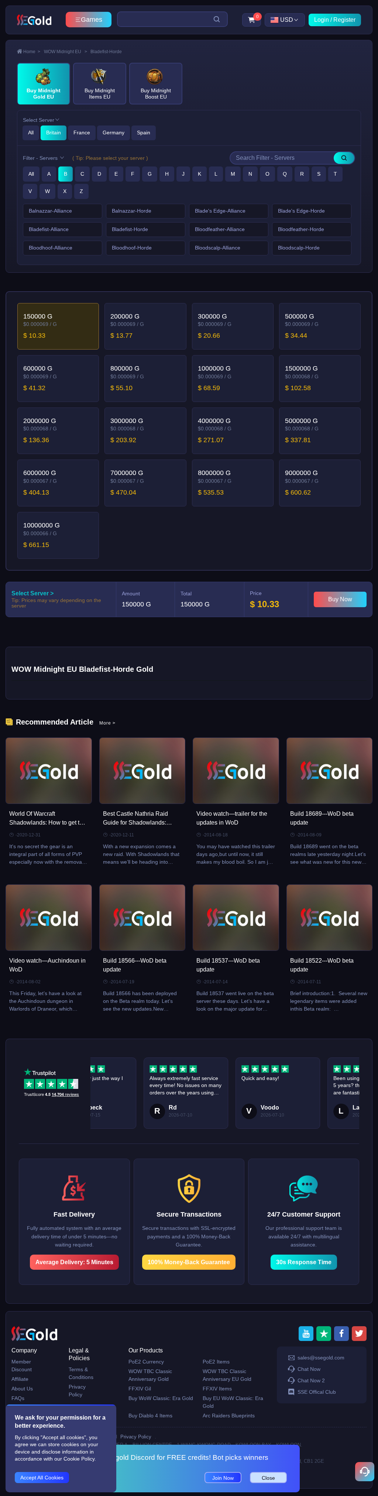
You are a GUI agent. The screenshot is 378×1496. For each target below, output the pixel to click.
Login (321, 20)
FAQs (17, 1398)
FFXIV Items (217, 1389)
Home (31, 51)
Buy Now (340, 599)
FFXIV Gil (139, 1389)
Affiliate (19, 1379)
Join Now (223, 1478)
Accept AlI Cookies (41, 1477)
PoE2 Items (216, 1362)
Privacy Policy (77, 1390)
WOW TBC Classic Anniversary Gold (150, 1375)
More (107, 723)
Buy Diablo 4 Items (150, 1415)
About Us (22, 1389)
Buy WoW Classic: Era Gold (160, 1398)
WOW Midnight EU (65, 51)
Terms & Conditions (81, 1373)
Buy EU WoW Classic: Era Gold (233, 1402)
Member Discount (21, 1365)
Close (268, 1478)
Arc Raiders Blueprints (229, 1415)
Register (344, 20)
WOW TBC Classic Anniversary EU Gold (227, 1375)
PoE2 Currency (146, 1362)
